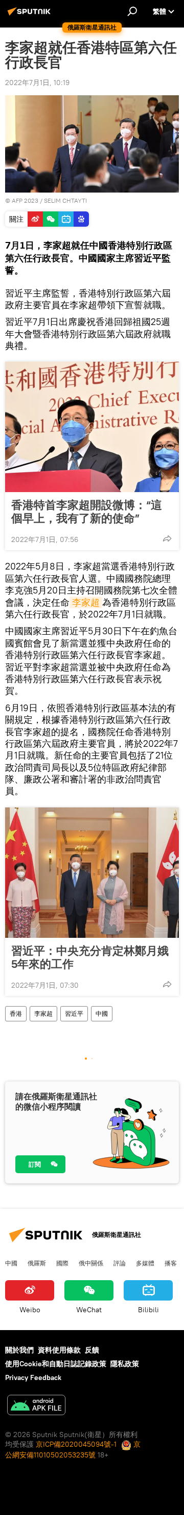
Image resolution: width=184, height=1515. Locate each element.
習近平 (74, 1013)
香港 (16, 1013)
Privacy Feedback (33, 1377)
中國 (102, 1013)
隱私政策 (124, 1363)
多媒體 (145, 1262)
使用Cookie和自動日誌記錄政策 (55, 1363)
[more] (167, 538)
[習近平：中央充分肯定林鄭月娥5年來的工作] (92, 872)
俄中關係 (91, 1262)
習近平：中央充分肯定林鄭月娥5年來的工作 (90, 957)
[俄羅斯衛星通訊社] (30, 15)
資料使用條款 (59, 1350)
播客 (171, 1262)
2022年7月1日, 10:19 (37, 82)
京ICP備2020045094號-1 (76, 1444)
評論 (119, 1262)
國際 (62, 1262)
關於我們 (19, 1350)
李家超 (86, 602)
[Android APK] (36, 1406)
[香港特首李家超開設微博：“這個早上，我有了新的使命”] (92, 427)
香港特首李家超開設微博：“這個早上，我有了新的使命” (86, 511)
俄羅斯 (37, 1262)
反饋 (92, 1350)
